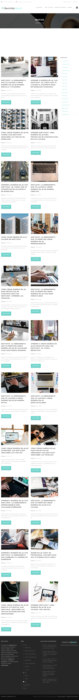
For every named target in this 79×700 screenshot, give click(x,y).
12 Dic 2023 (9, 195)
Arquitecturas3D (60, 7)
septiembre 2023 (66, 70)
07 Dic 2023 (38, 353)
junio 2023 (64, 79)
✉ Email (70, 7)
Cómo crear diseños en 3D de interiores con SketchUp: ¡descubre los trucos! (14, 450)
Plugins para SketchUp (30, 650)
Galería (26, 678)
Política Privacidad (72, 696)
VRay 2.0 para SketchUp (30, 654)
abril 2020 (64, 89)
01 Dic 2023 (9, 617)
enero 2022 (64, 86)
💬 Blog (51, 7)
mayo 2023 (64, 83)
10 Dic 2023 (9, 242)
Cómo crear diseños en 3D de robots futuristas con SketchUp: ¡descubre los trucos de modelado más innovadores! (14, 609)
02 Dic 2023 (9, 562)
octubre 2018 (65, 102)
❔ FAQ (45, 7)
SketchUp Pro (28, 647)
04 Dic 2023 (38, 458)
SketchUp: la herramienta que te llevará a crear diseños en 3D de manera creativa (50, 681)
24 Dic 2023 (9, 90)
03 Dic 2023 (38, 510)
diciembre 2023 (65, 61)
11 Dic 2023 (38, 195)
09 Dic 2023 (9, 301)
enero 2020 (64, 95)
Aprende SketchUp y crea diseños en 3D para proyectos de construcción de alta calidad (50, 667)
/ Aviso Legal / (61, 696)
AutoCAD (27, 666)
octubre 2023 (65, 67)
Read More (6, 102)
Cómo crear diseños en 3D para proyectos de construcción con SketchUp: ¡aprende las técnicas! (13, 294)
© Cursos (39, 7)
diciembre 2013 (65, 114)
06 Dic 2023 (9, 406)
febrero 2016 (65, 111)
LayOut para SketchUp (30, 663)
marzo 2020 (65, 92)
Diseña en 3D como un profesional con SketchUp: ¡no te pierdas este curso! (44, 555)
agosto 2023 (65, 73)
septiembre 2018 (66, 105)
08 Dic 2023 (38, 299)
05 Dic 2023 (9, 456)
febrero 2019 (65, 98)
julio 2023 (64, 76)
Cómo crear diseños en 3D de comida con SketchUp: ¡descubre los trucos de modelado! (50, 660)
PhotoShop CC (28, 660)
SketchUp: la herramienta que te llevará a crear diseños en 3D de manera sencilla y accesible (50, 646)
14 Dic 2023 (9, 142)
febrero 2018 (65, 108)
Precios (26, 675)
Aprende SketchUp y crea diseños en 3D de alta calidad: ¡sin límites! (42, 607)
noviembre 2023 (65, 64)
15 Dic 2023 (38, 90)
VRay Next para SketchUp (30, 657)
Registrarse (75, 1)
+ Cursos (27, 669)
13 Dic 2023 (38, 142)
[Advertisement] (39, 40)
